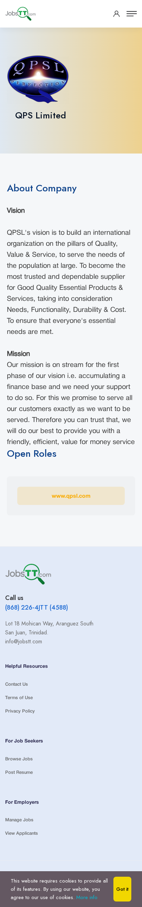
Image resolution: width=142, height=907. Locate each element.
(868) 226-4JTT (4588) (36, 607)
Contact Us (16, 684)
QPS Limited (40, 115)
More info (87, 897)
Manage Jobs (19, 820)
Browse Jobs (19, 759)
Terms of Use (19, 698)
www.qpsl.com (71, 496)
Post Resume (19, 772)
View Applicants (21, 833)
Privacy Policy (20, 711)
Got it (122, 889)
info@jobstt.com (23, 641)
